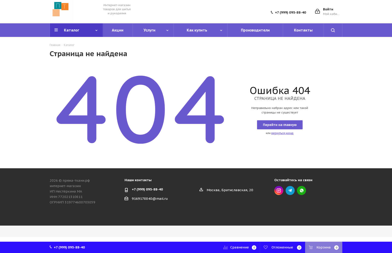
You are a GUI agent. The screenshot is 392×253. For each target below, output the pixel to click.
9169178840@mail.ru (150, 198)
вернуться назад (282, 133)
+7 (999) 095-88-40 (290, 12)
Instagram (278, 190)
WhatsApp (301, 190)
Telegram (290, 190)
